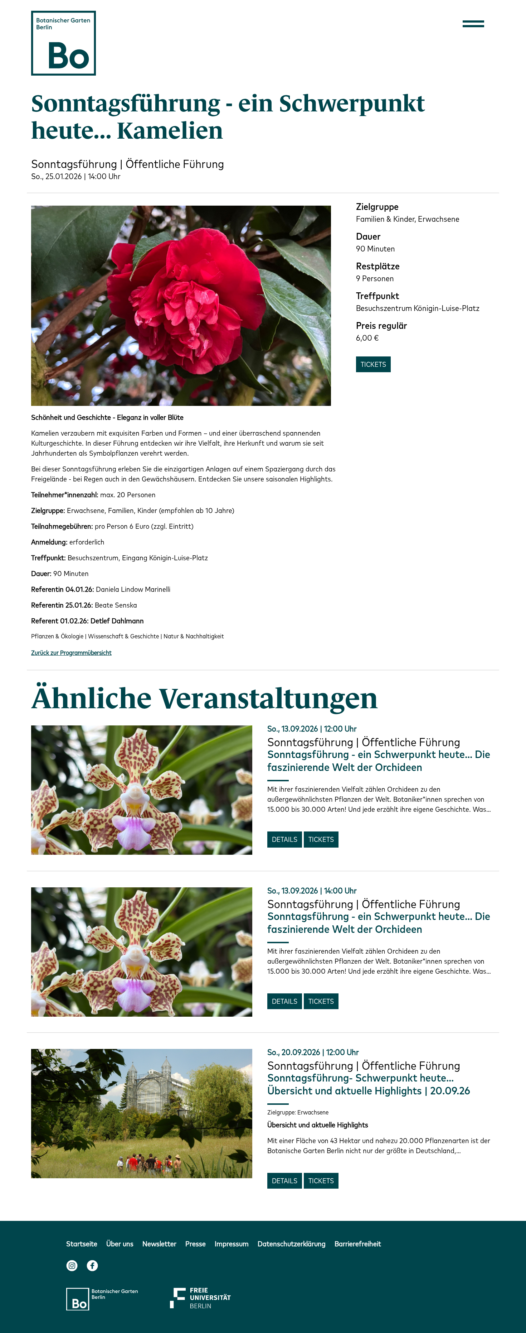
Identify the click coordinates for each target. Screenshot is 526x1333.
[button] (473, 23)
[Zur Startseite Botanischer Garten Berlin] (63, 42)
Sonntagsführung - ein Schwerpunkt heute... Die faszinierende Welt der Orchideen (378, 760)
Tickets (373, 364)
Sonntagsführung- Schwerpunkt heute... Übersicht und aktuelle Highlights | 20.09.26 (368, 1084)
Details (284, 839)
